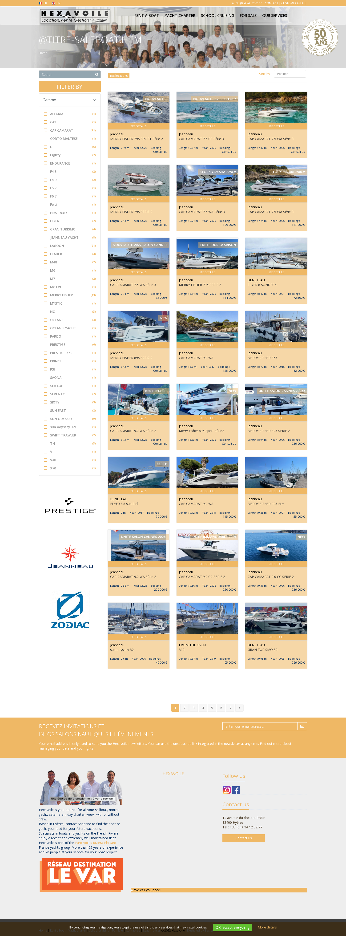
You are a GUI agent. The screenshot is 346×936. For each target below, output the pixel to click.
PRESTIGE (73, 344)
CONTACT (271, 3)
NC (73, 311)
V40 (73, 460)
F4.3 (73, 171)
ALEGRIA (73, 114)
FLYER (73, 221)
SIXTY (73, 402)
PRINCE (73, 361)
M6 (73, 270)
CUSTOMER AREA (292, 3)
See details (138, 126)
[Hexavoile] (74, 12)
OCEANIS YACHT (73, 328)
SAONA (73, 377)
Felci (73, 204)
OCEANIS (73, 320)
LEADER (73, 254)
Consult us (160, 152)
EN (58, 3)
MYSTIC (73, 303)
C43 (73, 122)
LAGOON (73, 245)
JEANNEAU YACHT (73, 237)
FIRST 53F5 (73, 212)
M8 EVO (73, 287)
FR (45, 3)
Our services (274, 15)
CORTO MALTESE (73, 138)
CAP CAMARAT (73, 130)
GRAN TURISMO (73, 229)
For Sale (248, 15)
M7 (73, 278)
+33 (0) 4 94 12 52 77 (248, 3)
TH (73, 443)
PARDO (73, 336)
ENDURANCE (73, 163)
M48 (73, 262)
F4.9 (73, 180)
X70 (73, 468)
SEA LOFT (73, 385)
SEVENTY (73, 394)
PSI (73, 369)
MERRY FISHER (73, 295)
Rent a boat (146, 15)
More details (267, 927)
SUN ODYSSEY (73, 418)
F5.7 (73, 188)
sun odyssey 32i (73, 427)
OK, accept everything (232, 927)
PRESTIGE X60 (73, 353)
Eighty (73, 155)
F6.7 (73, 196)
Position (283, 74)
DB (73, 147)
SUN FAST (73, 410)
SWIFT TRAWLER (73, 435)
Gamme (49, 99)
